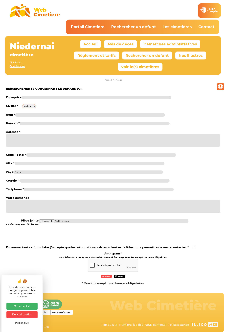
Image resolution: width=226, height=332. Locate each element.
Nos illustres (191, 55)
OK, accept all (22, 306)
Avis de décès (120, 44)
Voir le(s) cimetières (140, 67)
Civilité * (12, 106)
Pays (9, 172)
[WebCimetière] (35, 16)
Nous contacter (156, 324)
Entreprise (13, 97)
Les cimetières (177, 27)
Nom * (10, 114)
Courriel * (13, 180)
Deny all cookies (22, 314)
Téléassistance (178, 324)
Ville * (10, 163)
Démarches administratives (170, 44)
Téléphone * (15, 189)
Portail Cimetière (88, 27)
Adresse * (13, 132)
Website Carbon (61, 312)
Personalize (22, 322)
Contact (206, 27)
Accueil (90, 44)
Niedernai (17, 66)
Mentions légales (131, 324)
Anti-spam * (113, 255)
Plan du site (109, 324)
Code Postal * (16, 154)
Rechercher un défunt (133, 27)
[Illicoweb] (204, 325)
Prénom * (13, 123)
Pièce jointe (22, 222)
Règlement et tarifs (96, 55)
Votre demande (17, 197)
